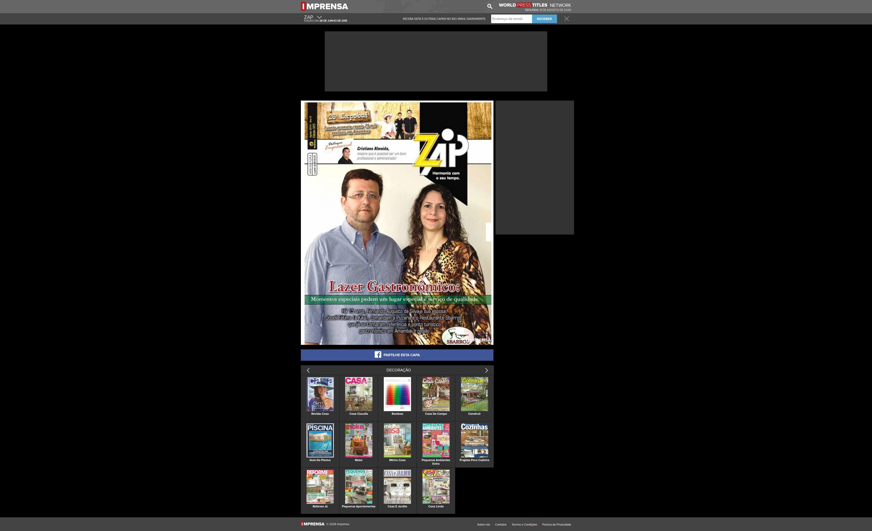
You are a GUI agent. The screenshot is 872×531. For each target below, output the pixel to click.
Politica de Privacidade (556, 524)
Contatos (501, 524)
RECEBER (544, 19)
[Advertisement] (436, 60)
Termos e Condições (524, 524)
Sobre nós (483, 524)
